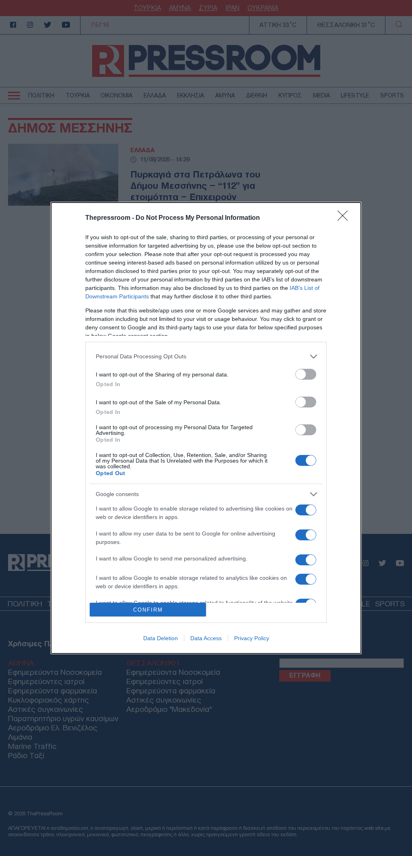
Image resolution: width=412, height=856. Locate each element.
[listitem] (206, 356)
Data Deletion (160, 638)
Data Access (206, 638)
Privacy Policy (251, 638)
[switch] (305, 374)
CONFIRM (148, 610)
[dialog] (206, 428)
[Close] (345, 218)
